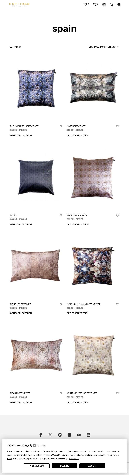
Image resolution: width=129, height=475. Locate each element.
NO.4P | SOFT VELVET (20, 304)
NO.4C (13, 215)
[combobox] (104, 46)
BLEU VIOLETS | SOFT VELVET (24, 126)
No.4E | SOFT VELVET (77, 215)
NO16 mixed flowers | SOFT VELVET (83, 304)
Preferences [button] (74, 458)
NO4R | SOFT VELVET (20, 393)
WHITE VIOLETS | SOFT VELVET (82, 393)
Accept (92, 466)
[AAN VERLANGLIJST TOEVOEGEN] (60, 126)
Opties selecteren (21, 135)
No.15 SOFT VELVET (76, 126)
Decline (64, 466)
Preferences (36, 466)
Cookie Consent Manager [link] (18, 445)
